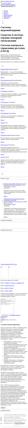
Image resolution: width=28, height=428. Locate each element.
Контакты (6, 18)
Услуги (5, 12)
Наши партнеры (8, 15)
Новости (6, 13)
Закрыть (3, 407)
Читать (2, 77)
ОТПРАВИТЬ (12, 319)
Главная (6, 11)
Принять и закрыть (19, 423)
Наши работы (7, 16)
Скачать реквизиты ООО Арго (9, 264)
